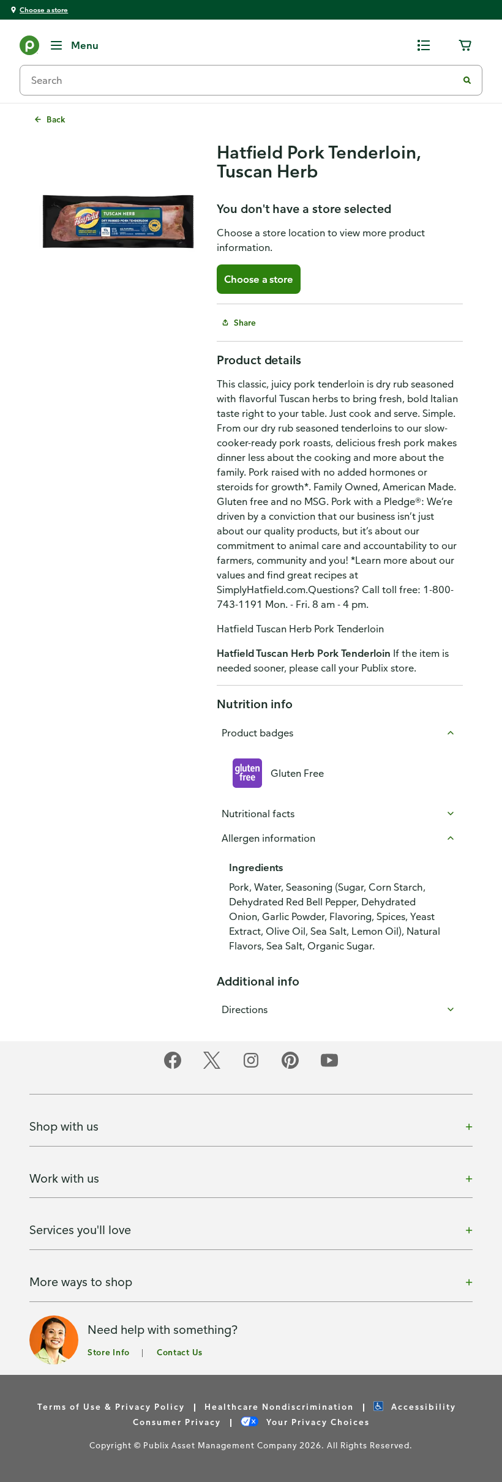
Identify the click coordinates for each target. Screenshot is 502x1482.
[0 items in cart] (465, 45)
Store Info (109, 1352)
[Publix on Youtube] (329, 1066)
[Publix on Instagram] (251, 1066)
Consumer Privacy (177, 1422)
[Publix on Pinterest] (290, 1066)
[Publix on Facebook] (172, 1066)
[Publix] (29, 48)
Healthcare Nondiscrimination (279, 1406)
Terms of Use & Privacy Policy (111, 1406)
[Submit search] (467, 80)
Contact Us (180, 1352)
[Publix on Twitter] (212, 1066)
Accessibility (422, 1406)
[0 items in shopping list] (423, 45)
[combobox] (243, 80)
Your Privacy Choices (316, 1422)
